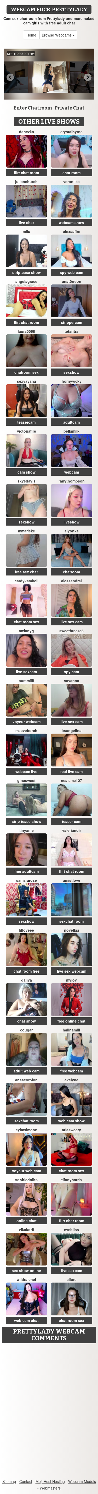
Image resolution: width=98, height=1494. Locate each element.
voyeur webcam (27, 721)
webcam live (26, 771)
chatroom (71, 571)
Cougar (26, 1030)
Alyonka (72, 530)
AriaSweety (71, 1129)
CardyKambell (26, 580)
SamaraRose (26, 880)
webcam (71, 472)
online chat (26, 1220)
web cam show (71, 1120)
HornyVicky (72, 381)
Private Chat (69, 108)
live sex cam (72, 621)
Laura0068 (26, 331)
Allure (72, 1279)
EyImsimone (26, 1129)
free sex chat (26, 571)
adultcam (71, 422)
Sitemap (9, 1481)
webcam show (71, 222)
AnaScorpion (26, 1079)
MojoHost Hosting (50, 1481)
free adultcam (26, 871)
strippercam (71, 322)
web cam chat (26, 1320)
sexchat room (71, 921)
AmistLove (71, 880)
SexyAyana (26, 381)
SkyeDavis (27, 481)
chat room (71, 172)
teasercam (26, 422)
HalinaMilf (71, 1030)
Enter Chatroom (33, 108)
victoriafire (26, 431)
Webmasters (50, 1488)
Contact (25, 1481)
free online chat (71, 1021)
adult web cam (26, 1070)
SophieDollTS (26, 1179)
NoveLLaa (71, 930)
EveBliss (71, 1229)
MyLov (71, 980)
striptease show (26, 272)
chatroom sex (26, 372)
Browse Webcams (57, 35)
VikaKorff (26, 1229)
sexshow (71, 372)
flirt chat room (26, 172)
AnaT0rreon (71, 281)
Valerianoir (71, 830)
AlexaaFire (71, 231)
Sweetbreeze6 (71, 630)
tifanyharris (71, 1179)
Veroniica (71, 181)
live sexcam (26, 671)
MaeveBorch (26, 730)
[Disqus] (49, 1411)
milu (26, 231)
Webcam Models (82, 1481)
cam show (27, 472)
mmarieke (26, 530)
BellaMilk (71, 431)
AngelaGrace (26, 281)
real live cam (71, 771)
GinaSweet (26, 780)
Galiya (26, 980)
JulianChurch (26, 181)
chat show (26, 1021)
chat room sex (26, 621)
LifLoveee (26, 930)
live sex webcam (71, 971)
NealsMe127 (71, 780)
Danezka (26, 131)
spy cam (71, 671)
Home (31, 35)
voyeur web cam (26, 1170)
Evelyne (71, 1079)
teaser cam (71, 821)
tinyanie (26, 830)
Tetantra (71, 331)
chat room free (26, 971)
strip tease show (26, 821)
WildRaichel (26, 1279)
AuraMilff (26, 680)
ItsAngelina (72, 730)
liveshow (71, 522)
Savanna (71, 680)
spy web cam (71, 272)
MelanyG (26, 630)
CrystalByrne (71, 131)
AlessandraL (71, 580)
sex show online (26, 1270)
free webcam (71, 1070)
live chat (26, 222)
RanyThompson (72, 481)
